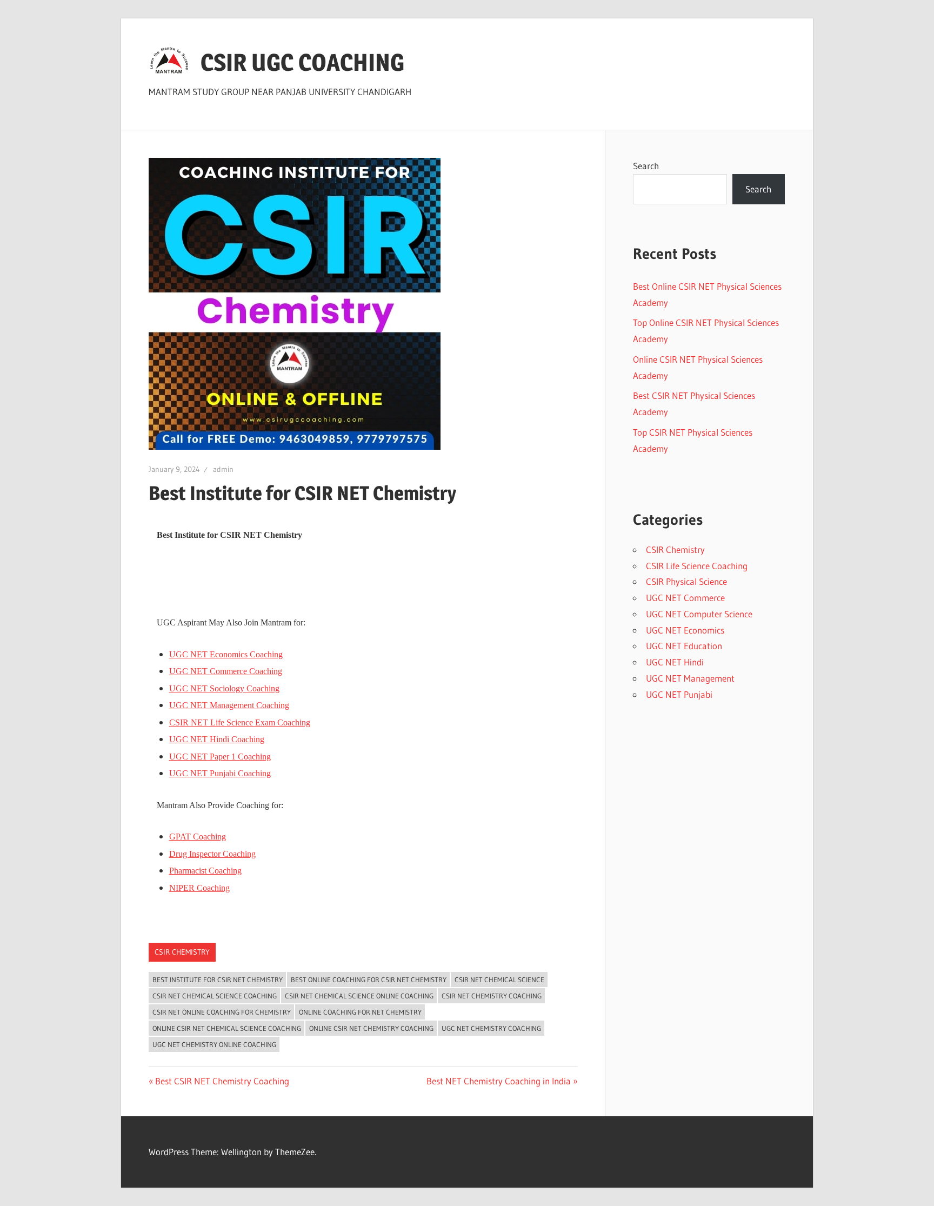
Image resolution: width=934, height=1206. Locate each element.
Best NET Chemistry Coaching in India (498, 1081)
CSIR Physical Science (686, 581)
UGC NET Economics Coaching (226, 654)
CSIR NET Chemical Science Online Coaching (359, 995)
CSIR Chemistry (182, 952)
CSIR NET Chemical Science (499, 979)
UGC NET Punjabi (679, 694)
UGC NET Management (690, 678)
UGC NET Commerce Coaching (225, 671)
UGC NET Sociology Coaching (224, 688)
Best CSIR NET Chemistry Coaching (222, 1081)
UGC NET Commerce (685, 597)
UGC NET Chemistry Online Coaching (214, 1044)
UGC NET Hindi (675, 662)
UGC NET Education (684, 645)
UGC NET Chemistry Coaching (491, 1028)
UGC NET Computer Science (699, 613)
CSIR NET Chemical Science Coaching (214, 995)
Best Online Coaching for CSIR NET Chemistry (368, 979)
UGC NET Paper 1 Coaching (220, 756)
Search (646, 165)
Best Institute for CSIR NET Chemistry (217, 979)
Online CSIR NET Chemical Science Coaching (226, 1028)
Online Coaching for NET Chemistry (360, 1012)
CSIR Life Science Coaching (697, 565)
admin (223, 469)
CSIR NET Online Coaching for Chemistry (221, 1012)
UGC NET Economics (685, 630)
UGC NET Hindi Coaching (216, 739)
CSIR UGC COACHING (302, 62)
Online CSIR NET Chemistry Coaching (371, 1028)
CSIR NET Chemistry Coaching (492, 995)
